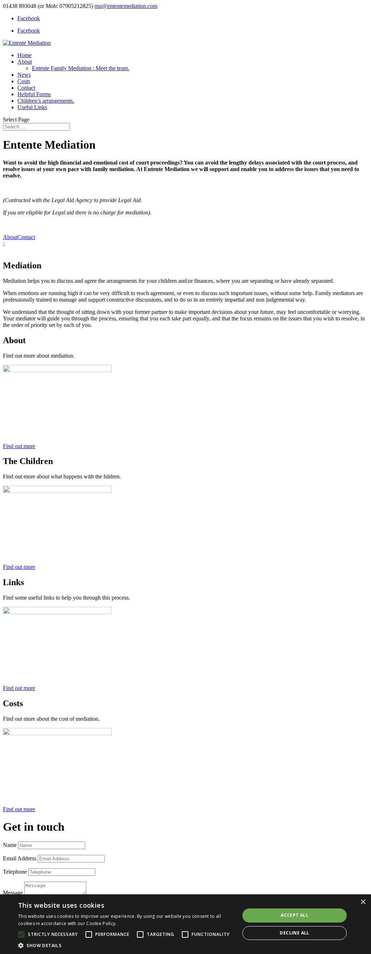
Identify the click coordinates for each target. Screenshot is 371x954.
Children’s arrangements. (45, 101)
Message (13, 893)
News (24, 75)
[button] (125, 945)
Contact (26, 88)
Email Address (19, 858)
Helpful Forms (34, 94)
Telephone (15, 872)
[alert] (185, 924)
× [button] (363, 902)
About (24, 62)
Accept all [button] (294, 915)
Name (10, 845)
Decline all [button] (294, 933)
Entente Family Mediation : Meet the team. (80, 68)
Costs (23, 81)
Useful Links (32, 107)
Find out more (19, 446)
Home (24, 55)
